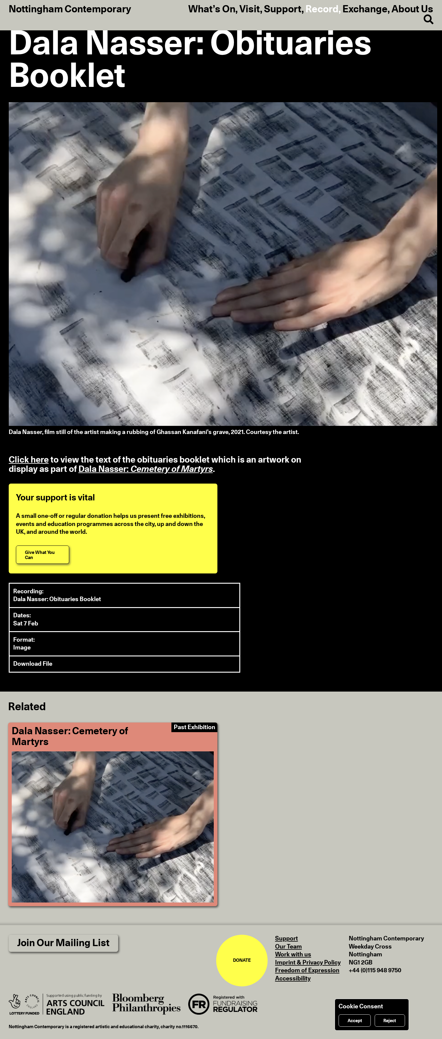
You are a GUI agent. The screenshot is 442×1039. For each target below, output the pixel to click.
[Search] (424, 19)
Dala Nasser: (145, 469)
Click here (29, 460)
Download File (32, 664)
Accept (355, 1021)
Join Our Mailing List (63, 943)
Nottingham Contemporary (70, 9)
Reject (389, 1021)
